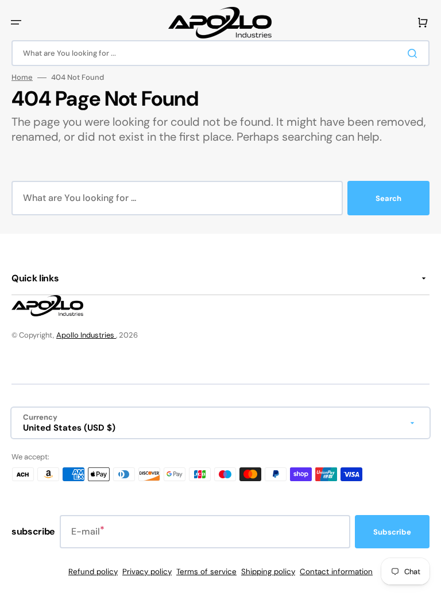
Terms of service (206, 571)
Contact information (336, 571)
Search (388, 198)
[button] (16, 22)
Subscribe (392, 532)
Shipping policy (268, 571)
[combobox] (220, 53)
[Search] (415, 53)
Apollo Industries (86, 335)
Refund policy (93, 571)
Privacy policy (147, 571)
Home (22, 77)
